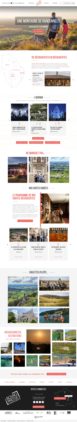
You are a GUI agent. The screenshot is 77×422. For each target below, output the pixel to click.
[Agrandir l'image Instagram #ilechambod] (45, 360)
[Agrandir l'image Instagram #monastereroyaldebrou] (19, 348)
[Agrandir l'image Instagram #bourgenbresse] (19, 361)
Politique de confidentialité (11, 420)
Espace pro (69, 382)
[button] (67, 2)
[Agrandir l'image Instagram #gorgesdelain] (6, 361)
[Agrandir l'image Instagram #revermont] (32, 360)
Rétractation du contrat (29, 420)
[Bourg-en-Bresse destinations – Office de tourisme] (13, 404)
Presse (60, 382)
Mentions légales (3, 420)
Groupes (51, 382)
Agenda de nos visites (25, 220)
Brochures (22, 382)
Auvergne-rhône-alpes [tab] (60, 405)
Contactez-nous (38, 406)
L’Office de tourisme (10, 382)
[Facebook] (34, 402)
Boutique (42, 382)
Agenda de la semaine (52, 142)
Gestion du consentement (21, 420)
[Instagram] (37, 402)
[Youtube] (43, 402)
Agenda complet (38, 138)
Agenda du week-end (36, 142)
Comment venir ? (60, 398)
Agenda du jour (22, 142)
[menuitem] (21, 3)
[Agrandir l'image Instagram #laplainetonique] (6, 348)
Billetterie (32, 382)
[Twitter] (40, 402)
